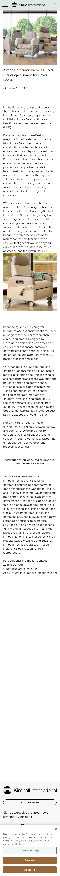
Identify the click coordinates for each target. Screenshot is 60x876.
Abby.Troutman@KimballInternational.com (30, 572)
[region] (30, 850)
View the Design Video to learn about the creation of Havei (30, 462)
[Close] (56, 829)
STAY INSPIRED (30, 802)
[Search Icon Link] (55, 4)
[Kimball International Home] (28, 4)
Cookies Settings (30, 850)
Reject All (30, 860)
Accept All (29, 869)
